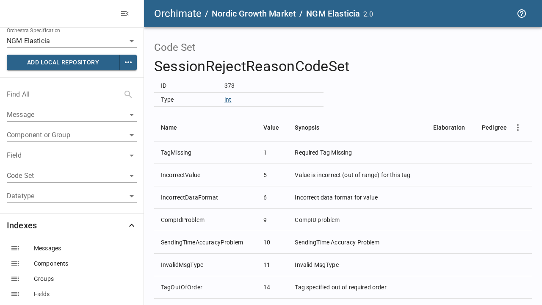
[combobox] (60, 40)
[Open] (132, 41)
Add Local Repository (63, 62)
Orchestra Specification (33, 30)
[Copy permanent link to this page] (359, 66)
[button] (72, 225)
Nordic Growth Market (254, 13)
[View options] (518, 127)
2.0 (368, 14)
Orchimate (178, 13)
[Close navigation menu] (124, 13)
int (227, 99)
